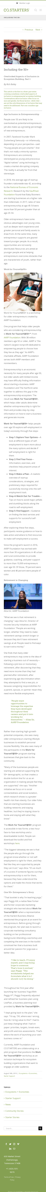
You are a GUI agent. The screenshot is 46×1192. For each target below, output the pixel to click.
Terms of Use (9, 1177)
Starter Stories (12, 1117)
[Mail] (14, 1149)
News (8, 1104)
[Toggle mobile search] (35, 10)
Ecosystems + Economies (28, 1073)
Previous (29, 29)
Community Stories (14, 1111)
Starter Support (9, 1076)
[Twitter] (10, 1144)
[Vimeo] (18, 1144)
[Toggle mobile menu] (40, 10)
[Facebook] (6, 1144)
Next (38, 29)
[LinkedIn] (10, 1149)
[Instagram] (14, 1144)
